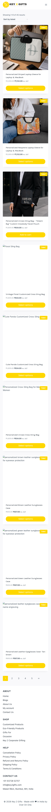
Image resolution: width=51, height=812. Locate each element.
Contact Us (8, 712)
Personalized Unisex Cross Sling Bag (22, 435)
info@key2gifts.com (12, 785)
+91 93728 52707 (11, 781)
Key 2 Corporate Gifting (14, 740)
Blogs (5, 700)
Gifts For (7, 732)
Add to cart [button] (25, 234)
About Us (7, 704)
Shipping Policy (10, 764)
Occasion (7, 736)
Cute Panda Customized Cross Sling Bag (24, 364)
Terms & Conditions (12, 768)
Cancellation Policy (12, 753)
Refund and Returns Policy (15, 761)
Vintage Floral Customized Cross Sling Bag (25, 294)
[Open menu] (46, 4)
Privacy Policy (9, 757)
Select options (25, 88)
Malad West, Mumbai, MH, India (18, 789)
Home (6, 696)
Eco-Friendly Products (13, 728)
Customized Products (13, 724)
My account (8, 708)
